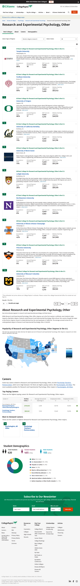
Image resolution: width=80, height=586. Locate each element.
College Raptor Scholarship (50, 528)
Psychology (21, 20)
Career (5, 399)
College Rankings (39, 541)
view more (61, 84)
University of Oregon (23, 101)
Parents (26, 537)
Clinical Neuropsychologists (10, 407)
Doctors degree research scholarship (30, 39)
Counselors (27, 529)
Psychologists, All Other (64, 385)
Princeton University (23, 248)
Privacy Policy (15, 535)
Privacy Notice (16, 538)
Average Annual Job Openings (40, 399)
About (16, 32)
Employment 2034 (68, 399)
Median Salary (26, 399)
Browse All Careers (37, 570)
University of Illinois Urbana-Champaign (30, 224)
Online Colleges (39, 564)
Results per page (14, 303)
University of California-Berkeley (28, 127)
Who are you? (54, 506)
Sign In (74, 12)
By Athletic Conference (38, 560)
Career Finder (38, 538)
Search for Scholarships (50, 533)
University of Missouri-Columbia (27, 274)
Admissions (61, 530)
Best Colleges (8, 32)
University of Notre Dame (25, 151)
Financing (60, 532)
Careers (23, 32)
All (62, 39)
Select (53, 509)
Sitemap (14, 533)
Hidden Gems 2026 (38, 549)
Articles (41, 12)
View (51, 1)
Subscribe (68, 509)
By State (37, 552)
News (3, 533)
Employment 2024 (55, 399)
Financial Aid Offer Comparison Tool (40, 533)
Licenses (14, 543)
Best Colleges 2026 (38, 544)
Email (33, 506)
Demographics (32, 32)
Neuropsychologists (8, 406)
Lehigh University (22, 174)
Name (14, 506)
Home (3, 20)
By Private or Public (38, 556)
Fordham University (23, 77)
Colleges (26, 532)
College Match (39, 529)
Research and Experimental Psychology (35, 20)
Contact (14, 527)
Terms (13, 541)
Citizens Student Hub (58, 12)
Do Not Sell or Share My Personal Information (6, 538)
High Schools (27, 534)
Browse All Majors (11, 20)
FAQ (13, 530)
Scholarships (20, 12)
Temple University (22, 51)
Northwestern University (25, 198)
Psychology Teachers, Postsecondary (8, 411)
